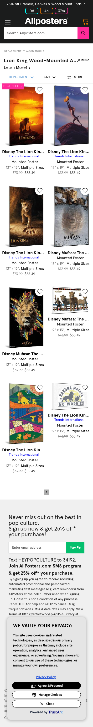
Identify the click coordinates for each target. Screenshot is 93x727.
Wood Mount (35, 51)
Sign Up (75, 547)
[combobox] (41, 33)
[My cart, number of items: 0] (85, 21)
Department (13, 51)
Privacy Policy (46, 677)
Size (47, 77)
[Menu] (7, 22)
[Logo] (46, 21)
